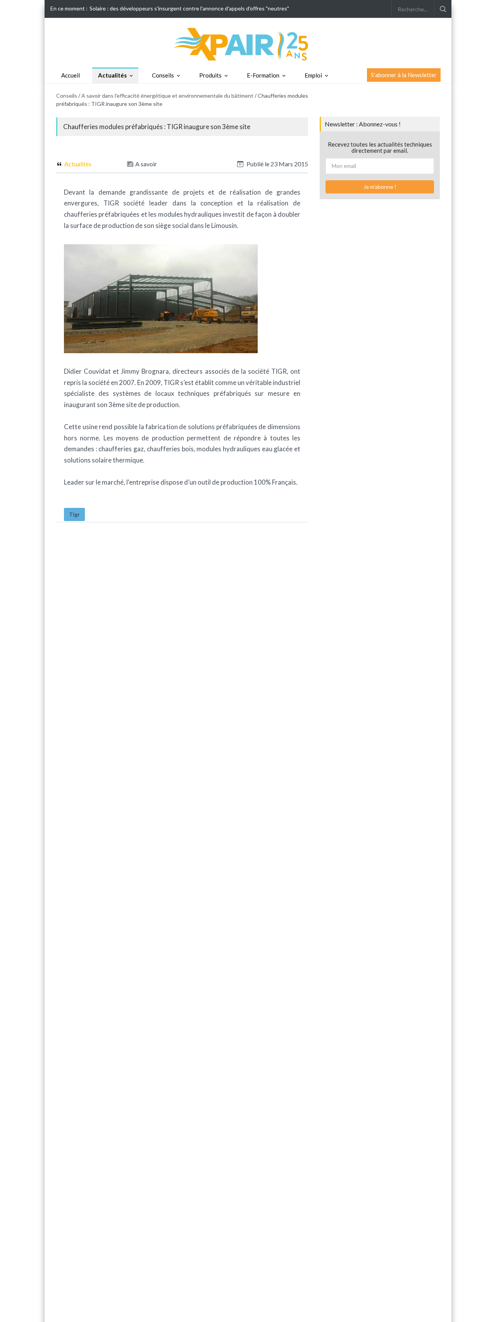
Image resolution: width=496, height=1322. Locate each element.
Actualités (112, 75)
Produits (210, 75)
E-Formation (263, 75)
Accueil (70, 75)
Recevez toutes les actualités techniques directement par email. (380, 147)
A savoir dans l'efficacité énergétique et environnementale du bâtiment (167, 95)
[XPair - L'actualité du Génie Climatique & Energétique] (248, 43)
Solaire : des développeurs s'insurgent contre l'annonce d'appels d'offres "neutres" (189, 8)
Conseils (163, 75)
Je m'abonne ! (379, 186)
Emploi (313, 75)
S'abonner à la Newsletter (404, 74)
